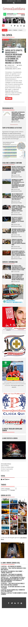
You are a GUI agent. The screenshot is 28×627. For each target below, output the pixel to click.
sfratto (15, 68)
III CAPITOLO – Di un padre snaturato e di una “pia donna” (13, 587)
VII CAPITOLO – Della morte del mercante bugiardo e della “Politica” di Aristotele (11, 575)
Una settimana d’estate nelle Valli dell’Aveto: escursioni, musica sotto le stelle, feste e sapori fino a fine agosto (18, 196)
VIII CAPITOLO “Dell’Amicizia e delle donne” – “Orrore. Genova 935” (12, 572)
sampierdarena (8, 68)
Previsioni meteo (7, 108)
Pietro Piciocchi (13, 67)
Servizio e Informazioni (10, 262)
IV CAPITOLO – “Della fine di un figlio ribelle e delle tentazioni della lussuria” (13, 584)
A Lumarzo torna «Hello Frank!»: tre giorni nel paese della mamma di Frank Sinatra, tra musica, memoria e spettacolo (19, 208)
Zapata (19, 68)
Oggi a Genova (5, 39)
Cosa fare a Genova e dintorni (12, 163)
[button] (5, 501)
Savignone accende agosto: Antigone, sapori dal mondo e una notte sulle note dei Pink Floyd (18, 231)
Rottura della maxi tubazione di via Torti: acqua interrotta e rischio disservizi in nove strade (18, 268)
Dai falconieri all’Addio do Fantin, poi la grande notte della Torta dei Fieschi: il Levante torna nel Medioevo (18, 253)
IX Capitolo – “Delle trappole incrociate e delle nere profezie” (13, 568)
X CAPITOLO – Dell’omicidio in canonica (11, 566)
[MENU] (3, 25)
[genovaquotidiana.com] (14, 23)
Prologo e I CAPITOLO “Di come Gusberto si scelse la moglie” (14, 593)
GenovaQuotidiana (17, 176)
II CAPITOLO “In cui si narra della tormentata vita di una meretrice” (13, 590)
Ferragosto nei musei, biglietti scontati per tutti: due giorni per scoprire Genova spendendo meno (18, 242)
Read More (8, 98)
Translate (12, 490)
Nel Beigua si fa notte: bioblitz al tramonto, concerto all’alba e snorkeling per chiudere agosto (18, 219)
